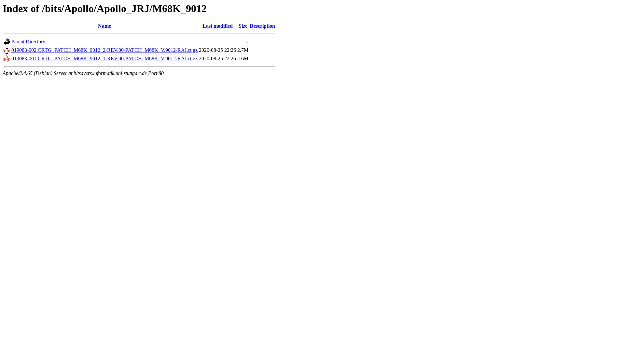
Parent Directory (28, 41)
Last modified (217, 26)
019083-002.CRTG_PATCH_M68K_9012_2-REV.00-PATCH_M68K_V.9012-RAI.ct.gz (104, 50)
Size (243, 26)
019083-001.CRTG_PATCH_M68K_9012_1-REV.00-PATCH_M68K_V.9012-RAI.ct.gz (104, 58)
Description (262, 26)
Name (104, 26)
